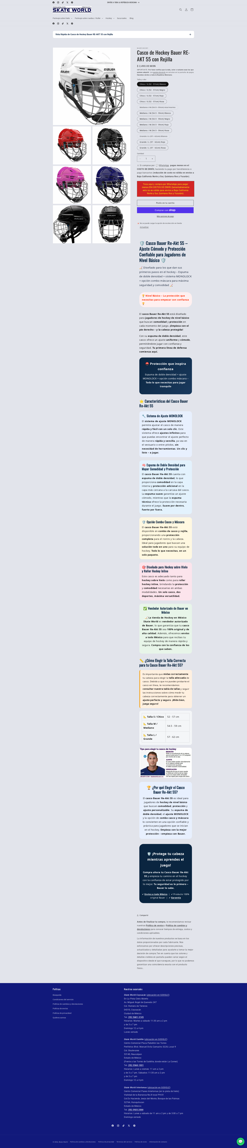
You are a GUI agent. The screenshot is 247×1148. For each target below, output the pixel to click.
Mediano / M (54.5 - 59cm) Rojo (154, 125)
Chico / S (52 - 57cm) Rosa (152, 102)
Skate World (63, 1142)
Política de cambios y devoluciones (68, 1004)
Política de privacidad (62, 1013)
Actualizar (144, 227)
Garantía (176, 897)
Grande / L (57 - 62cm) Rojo (152, 142)
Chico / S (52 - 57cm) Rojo (152, 96)
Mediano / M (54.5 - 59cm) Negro (155, 119)
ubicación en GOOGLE (158, 995)
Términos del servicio (124, 1142)
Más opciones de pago (165, 216)
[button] (62, 18)
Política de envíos (60, 1009)
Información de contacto (158, 1142)
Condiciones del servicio (63, 999)
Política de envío (141, 1142)
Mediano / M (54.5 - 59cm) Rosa (154, 131)
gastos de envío (159, 72)
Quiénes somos (59, 1018)
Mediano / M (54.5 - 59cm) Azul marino (157, 107)
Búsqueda (57, 995)
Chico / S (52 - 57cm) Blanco (153, 84)
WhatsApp (164, 165)
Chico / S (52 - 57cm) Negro (152, 90)
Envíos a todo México (155, 894)
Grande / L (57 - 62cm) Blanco (153, 136)
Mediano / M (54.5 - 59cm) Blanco (155, 113)
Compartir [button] (144, 915)
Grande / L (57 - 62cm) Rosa (153, 148)
